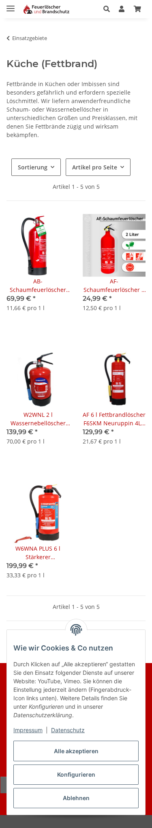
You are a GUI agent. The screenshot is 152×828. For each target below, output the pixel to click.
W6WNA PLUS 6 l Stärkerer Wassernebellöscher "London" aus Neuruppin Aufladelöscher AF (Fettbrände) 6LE (38, 553)
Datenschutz (68, 730)
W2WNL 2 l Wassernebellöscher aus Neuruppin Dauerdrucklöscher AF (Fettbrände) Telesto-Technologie (38, 419)
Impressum (28, 730)
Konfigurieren (76, 774)
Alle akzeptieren (76, 751)
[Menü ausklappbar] (10, 5)
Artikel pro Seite (94, 167)
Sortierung (32, 167)
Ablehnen (76, 797)
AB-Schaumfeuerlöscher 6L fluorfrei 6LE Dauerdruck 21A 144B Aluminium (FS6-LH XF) (38, 285)
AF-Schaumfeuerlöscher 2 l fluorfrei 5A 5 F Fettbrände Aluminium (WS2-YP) (114, 285)
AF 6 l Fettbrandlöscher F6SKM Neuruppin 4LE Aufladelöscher (114, 419)
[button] (108, 9)
